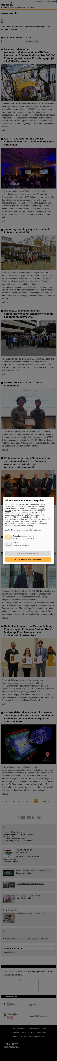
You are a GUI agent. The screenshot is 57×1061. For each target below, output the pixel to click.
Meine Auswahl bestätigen (28, 553)
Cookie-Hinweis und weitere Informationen (22, 530)
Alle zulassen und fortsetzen (28, 559)
